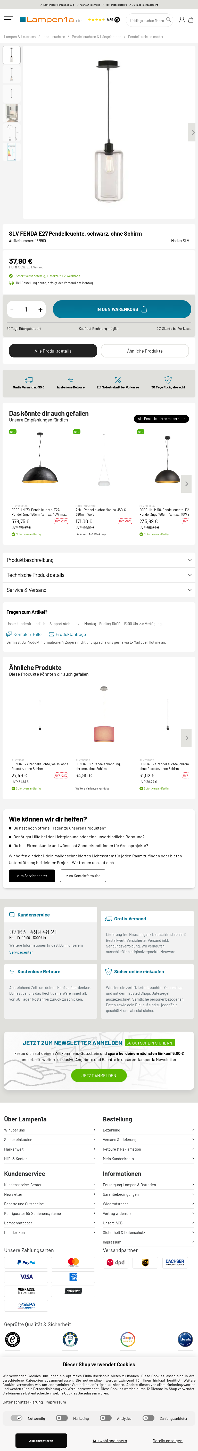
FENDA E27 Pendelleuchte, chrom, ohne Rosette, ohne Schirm (164, 766)
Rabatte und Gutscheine (24, 1203)
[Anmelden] (182, 20)
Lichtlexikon (14, 1232)
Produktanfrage (71, 634)
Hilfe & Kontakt (16, 1158)
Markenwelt (13, 1149)
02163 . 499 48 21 (33, 932)
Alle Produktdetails (53, 350)
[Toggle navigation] (9, 19)
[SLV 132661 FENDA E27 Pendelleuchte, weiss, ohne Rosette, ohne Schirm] (40, 714)
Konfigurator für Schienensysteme (32, 1213)
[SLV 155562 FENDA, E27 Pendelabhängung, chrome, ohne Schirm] (104, 714)
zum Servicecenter (32, 876)
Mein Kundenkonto (118, 1158)
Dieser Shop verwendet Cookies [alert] (99, 1364)
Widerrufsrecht (115, 1203)
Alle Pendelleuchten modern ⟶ (161, 419)
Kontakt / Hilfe (27, 634)
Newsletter (13, 1194)
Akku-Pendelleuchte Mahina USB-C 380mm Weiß (101, 512)
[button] (12, 55)
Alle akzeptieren (41, 1441)
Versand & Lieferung (119, 1139)
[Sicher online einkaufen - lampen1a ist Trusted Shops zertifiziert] (104, 19)
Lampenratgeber (18, 1223)
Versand (38, 267)
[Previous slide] (25, 132)
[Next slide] (193, 132)
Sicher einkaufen (18, 1139)
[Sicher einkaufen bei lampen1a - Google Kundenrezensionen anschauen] (128, 1341)
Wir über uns (14, 1130)
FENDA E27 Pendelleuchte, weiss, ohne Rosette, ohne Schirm (40, 766)
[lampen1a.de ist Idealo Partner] (185, 1341)
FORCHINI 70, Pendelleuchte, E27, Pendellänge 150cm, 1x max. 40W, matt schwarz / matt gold (40, 512)
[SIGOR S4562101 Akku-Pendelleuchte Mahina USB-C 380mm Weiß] (104, 460)
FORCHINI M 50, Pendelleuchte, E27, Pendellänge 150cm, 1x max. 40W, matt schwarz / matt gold (167, 512)
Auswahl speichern (110, 1440)
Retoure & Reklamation (122, 1149)
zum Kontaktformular (83, 876)
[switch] (16, 1418)
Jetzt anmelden (98, 1075)
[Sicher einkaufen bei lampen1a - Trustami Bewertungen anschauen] (70, 1341)
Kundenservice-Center (23, 1184)
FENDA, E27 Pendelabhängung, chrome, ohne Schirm (98, 766)
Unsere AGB (112, 1223)
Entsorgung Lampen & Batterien (129, 1184)
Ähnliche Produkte (145, 350)
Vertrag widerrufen (118, 1213)
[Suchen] (169, 19)
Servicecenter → (23, 952)
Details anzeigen (168, 1440)
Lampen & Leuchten (20, 36)
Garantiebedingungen (121, 1194)
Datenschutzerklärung (23, 1401)
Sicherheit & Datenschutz (124, 1232)
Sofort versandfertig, (48, 276)
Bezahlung (111, 1130)
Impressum (112, 1242)
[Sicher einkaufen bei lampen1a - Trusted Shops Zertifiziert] (12, 1341)
